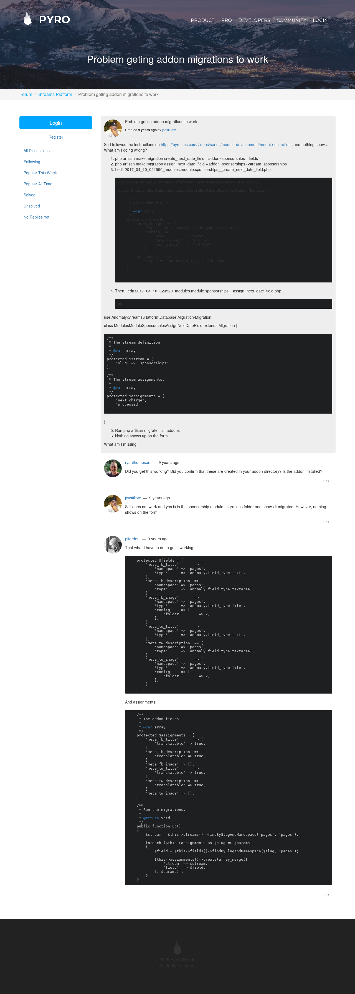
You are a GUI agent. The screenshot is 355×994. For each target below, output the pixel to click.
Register (56, 137)
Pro (226, 20)
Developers (254, 20)
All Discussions (37, 150)
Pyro (53, 19)
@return (151, 818)
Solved (30, 195)
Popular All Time (38, 183)
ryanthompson (137, 462)
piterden (132, 538)
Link (326, 480)
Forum (25, 94)
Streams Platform (55, 94)
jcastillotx (169, 129)
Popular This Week (40, 172)
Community (291, 20)
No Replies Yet (36, 217)
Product (203, 20)
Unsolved (32, 206)
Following (32, 161)
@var (137, 211)
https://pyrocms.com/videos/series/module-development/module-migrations (227, 144)
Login (320, 20)
